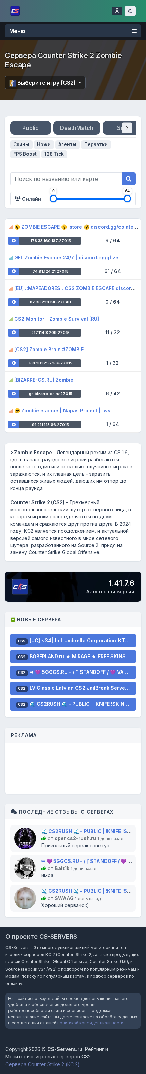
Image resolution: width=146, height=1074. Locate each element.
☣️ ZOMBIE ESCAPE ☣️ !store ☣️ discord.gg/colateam (77, 227)
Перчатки (96, 144)
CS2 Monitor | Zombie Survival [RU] (56, 319)
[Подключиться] (14, 241)
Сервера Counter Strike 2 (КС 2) (42, 1064)
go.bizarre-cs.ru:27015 (50, 393)
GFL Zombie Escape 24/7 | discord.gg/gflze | (68, 257)
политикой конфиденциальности (90, 1022)
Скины (21, 144)
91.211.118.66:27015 (50, 424)
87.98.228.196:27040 (50, 302)
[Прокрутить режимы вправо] (127, 128)
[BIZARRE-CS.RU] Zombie (43, 380)
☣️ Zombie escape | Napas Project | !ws (62, 410)
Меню (17, 31)
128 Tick (54, 154)
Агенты (67, 144)
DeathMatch (76, 127)
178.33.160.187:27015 (50, 240)
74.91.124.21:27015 (51, 271)
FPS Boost (25, 154)
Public (30, 127)
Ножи (44, 144)
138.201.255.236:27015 (50, 363)
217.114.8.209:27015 (50, 332)
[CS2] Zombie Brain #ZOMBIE (49, 349)
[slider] (53, 198)
